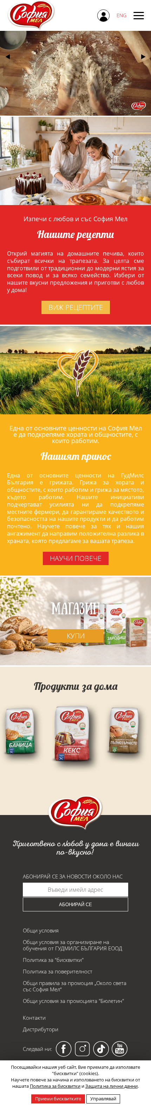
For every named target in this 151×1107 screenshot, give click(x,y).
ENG (121, 15)
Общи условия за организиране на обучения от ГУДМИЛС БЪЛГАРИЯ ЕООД (72, 945)
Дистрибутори (40, 1029)
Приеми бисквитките (58, 1098)
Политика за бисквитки (55, 1086)
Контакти (34, 1017)
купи (76, 635)
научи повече (75, 558)
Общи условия (41, 930)
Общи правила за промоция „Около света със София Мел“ (74, 986)
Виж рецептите (75, 307)
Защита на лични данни (111, 1086)
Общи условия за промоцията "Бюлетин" (73, 1000)
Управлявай (103, 1098)
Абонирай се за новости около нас (73, 876)
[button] (143, 56)
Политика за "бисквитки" (53, 959)
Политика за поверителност (57, 971)
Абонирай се (75, 904)
